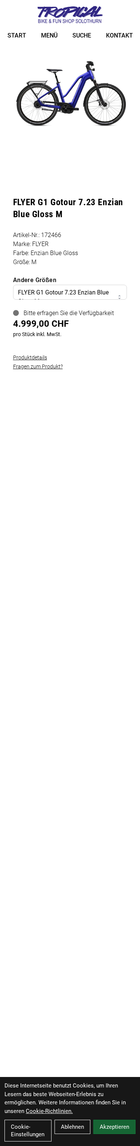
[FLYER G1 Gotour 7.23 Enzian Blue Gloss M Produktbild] (70, 92)
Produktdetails (30, 357)
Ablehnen (72, 1126)
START (16, 35)
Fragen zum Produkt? (38, 366)
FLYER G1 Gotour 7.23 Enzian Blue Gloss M (63, 297)
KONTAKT (119, 35)
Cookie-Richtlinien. (49, 1111)
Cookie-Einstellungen (27, 1130)
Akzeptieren (114, 1126)
